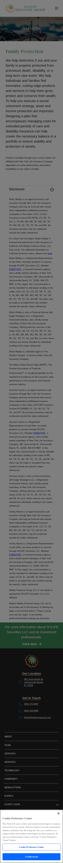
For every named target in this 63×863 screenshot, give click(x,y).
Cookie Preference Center (31, 847)
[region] (31, 836)
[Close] (58, 813)
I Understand (31, 856)
